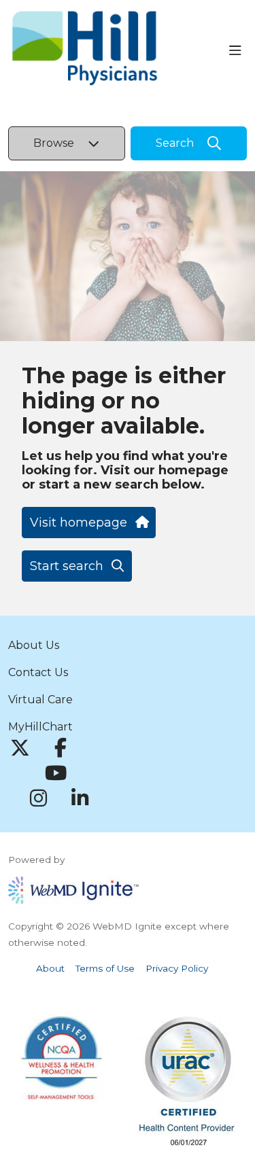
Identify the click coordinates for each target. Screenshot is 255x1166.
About (50, 968)
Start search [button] (66, 566)
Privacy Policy (177, 968)
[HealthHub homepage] (118, 50)
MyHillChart (40, 726)
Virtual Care (40, 699)
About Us (33, 645)
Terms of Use (105, 968)
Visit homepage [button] (78, 522)
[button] (238, 51)
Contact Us (38, 672)
